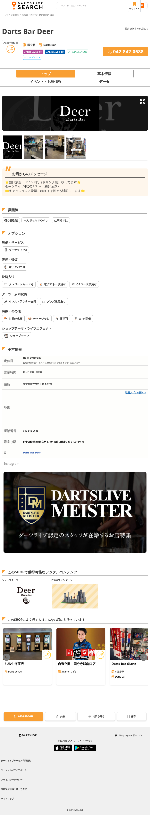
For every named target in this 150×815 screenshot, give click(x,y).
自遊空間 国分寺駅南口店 (77, 664)
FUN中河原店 (14, 664)
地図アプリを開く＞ (135, 392)
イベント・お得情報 (46, 81)
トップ (5, 14)
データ (104, 81)
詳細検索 (15, 14)
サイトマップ (7, 798)
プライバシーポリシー (11, 779)
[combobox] (94, 5)
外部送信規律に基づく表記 (14, 789)
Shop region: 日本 (128, 735)
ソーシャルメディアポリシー (15, 770)
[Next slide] (143, 657)
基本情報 (104, 73)
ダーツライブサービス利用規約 (16, 760)
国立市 (33, 14)
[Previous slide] (6, 657)
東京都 (25, 14)
